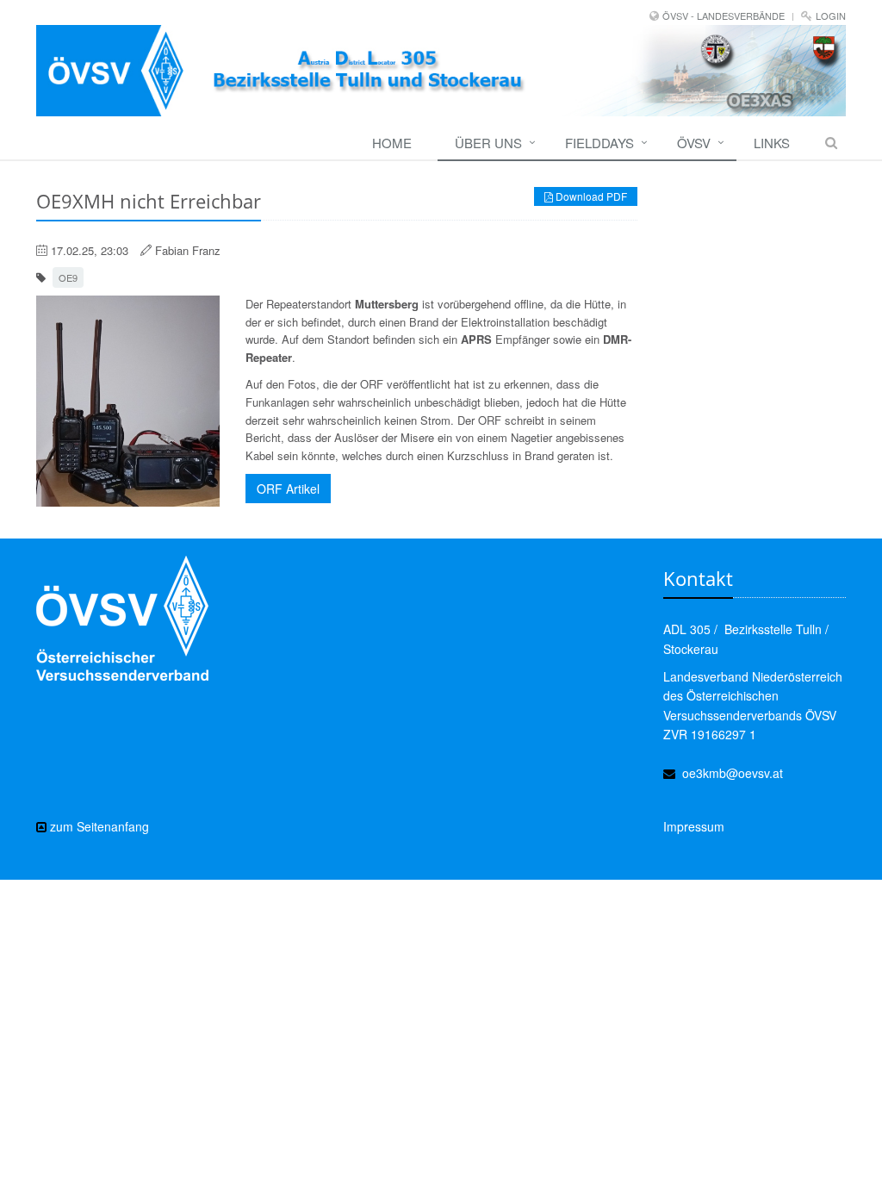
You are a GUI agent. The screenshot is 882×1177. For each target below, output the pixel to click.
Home (392, 143)
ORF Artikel (288, 488)
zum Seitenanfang (98, 826)
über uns (488, 143)
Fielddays (599, 143)
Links (772, 143)
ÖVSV (694, 143)
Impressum (693, 826)
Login (831, 15)
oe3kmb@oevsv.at (732, 773)
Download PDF (590, 196)
